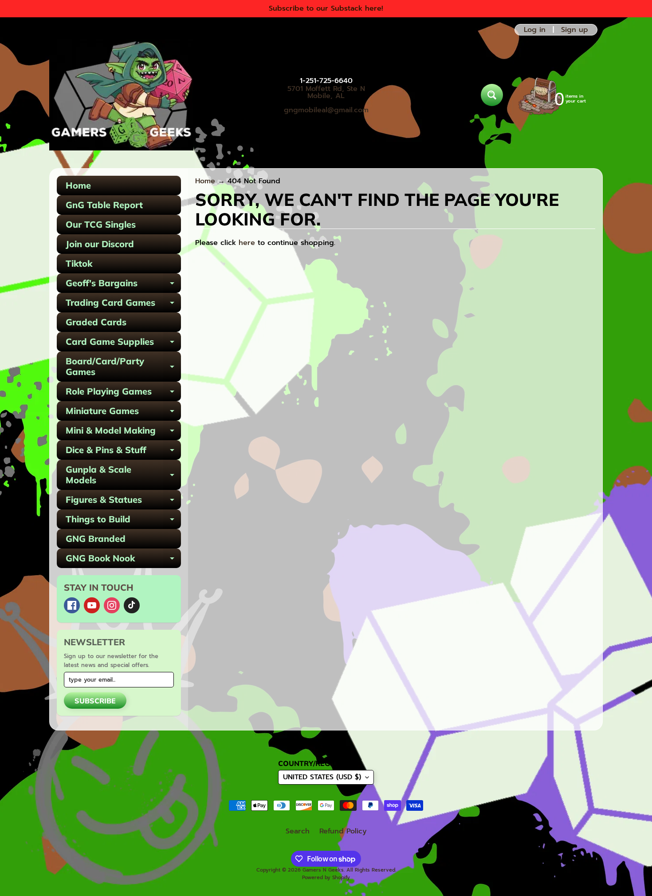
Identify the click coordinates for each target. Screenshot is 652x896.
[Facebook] (72, 605)
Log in (535, 29)
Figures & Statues (123, 501)
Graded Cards (96, 322)
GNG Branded (96, 538)
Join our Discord (100, 243)
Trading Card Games (123, 304)
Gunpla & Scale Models (123, 475)
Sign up (574, 29)
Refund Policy (343, 831)
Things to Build (123, 521)
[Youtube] (92, 605)
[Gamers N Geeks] (121, 94)
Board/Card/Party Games (123, 367)
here (247, 242)
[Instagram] (112, 605)
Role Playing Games (123, 393)
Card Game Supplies (123, 343)
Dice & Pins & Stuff (123, 452)
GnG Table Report (104, 204)
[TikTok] (132, 605)
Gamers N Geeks (323, 870)
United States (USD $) (322, 777)
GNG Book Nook (123, 560)
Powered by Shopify (326, 877)
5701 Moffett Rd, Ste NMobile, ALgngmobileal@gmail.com (326, 99)
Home (78, 185)
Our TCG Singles (101, 224)
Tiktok (79, 263)
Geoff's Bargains (123, 285)
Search (298, 831)
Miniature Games (123, 413)
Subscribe (95, 700)
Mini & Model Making (123, 432)
